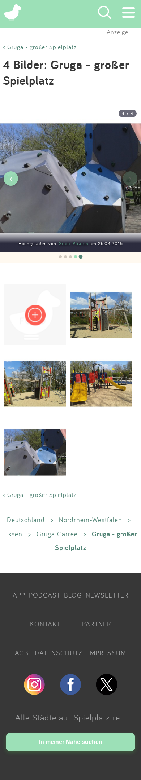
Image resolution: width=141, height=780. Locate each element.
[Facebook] (70, 692)
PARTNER (96, 624)
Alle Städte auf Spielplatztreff (70, 717)
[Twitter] (107, 692)
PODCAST (44, 595)
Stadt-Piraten (74, 244)
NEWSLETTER (107, 595)
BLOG (73, 595)
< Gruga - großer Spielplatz (40, 46)
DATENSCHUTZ (58, 652)
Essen (13, 533)
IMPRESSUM (107, 652)
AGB (22, 652)
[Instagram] (34, 692)
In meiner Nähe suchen (70, 742)
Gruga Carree (57, 533)
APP (19, 595)
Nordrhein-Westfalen (90, 519)
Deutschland (26, 519)
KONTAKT (45, 624)
